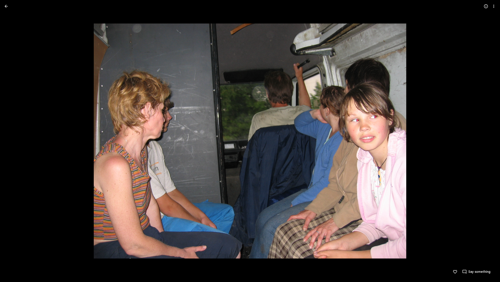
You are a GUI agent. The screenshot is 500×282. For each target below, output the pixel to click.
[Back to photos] (6, 6)
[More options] (494, 6)
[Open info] (486, 6)
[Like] (455, 271)
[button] (10, 141)
